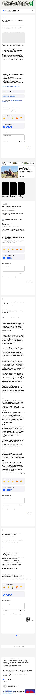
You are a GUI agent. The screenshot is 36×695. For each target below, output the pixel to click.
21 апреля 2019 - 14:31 (5, 210)
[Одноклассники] (7, 127)
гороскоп (5, 508)
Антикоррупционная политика (8, 690)
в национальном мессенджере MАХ (10, 96)
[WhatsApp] (11, 127)
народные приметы (15, 107)
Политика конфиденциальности (8, 693)
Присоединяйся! (29, 692)
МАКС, (12, 100)
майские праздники (18, 614)
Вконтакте (15, 100)
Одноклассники (19, 100)
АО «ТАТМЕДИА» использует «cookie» (9, 691)
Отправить (21, 141)
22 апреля (13, 110)
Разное (23, 646)
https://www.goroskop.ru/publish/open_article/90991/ (11, 86)
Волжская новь (6, 107)
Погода (4, 276)
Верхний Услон (6, 110)
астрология (12, 508)
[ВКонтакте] (4, 127)
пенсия (10, 614)
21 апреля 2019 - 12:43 (5, 536)
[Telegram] (9, 127)
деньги (4, 614)
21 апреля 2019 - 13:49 (5, 305)
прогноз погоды (12, 276)
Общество (5, 17)
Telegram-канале (7, 91)
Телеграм (5, 101)
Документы (18, 646)
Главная (13, 646)
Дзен (3, 101)
